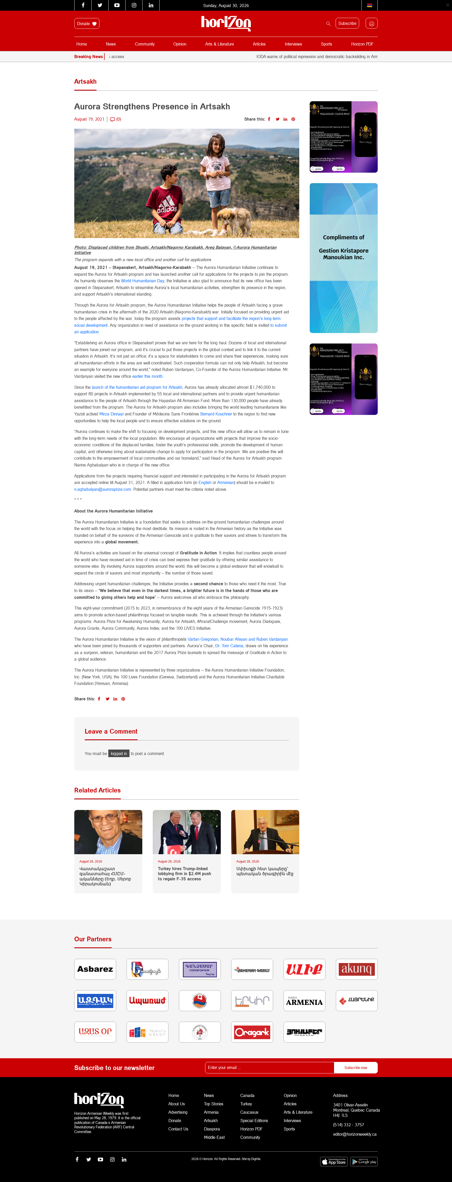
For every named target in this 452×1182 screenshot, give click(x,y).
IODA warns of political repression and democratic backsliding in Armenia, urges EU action (307, 56)
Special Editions (254, 1120)
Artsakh (211, 1120)
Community (145, 43)
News (111, 43)
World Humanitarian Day (142, 280)
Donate (84, 23)
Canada (247, 1095)
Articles (259, 43)
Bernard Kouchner (216, 413)
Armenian (225, 482)
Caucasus (249, 1112)
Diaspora (212, 1128)
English (205, 482)
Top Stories (213, 1103)
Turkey (246, 1103)
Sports (326, 43)
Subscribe (347, 23)
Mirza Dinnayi (111, 413)
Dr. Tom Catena (229, 645)
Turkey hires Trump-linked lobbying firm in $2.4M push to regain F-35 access (184, 873)
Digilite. (256, 1159)
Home (81, 43)
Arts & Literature (219, 43)
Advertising (178, 1112)
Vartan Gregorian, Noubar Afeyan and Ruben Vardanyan (238, 639)
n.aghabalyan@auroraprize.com (102, 489)
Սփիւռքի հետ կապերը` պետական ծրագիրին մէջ (264, 871)
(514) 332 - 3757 (348, 1124)
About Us (176, 1103)
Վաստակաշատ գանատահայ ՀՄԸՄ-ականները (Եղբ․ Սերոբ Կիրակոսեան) (105, 876)
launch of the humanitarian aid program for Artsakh (137, 387)
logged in (119, 753)
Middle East (214, 1137)
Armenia (211, 1112)
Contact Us (178, 1128)
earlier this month (147, 376)
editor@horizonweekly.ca (355, 1134)
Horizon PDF (362, 43)
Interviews (293, 43)
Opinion (179, 43)
